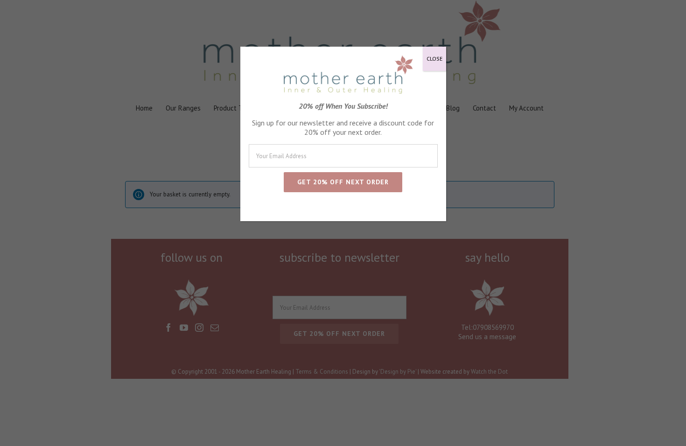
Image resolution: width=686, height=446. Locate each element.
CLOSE (434, 58)
